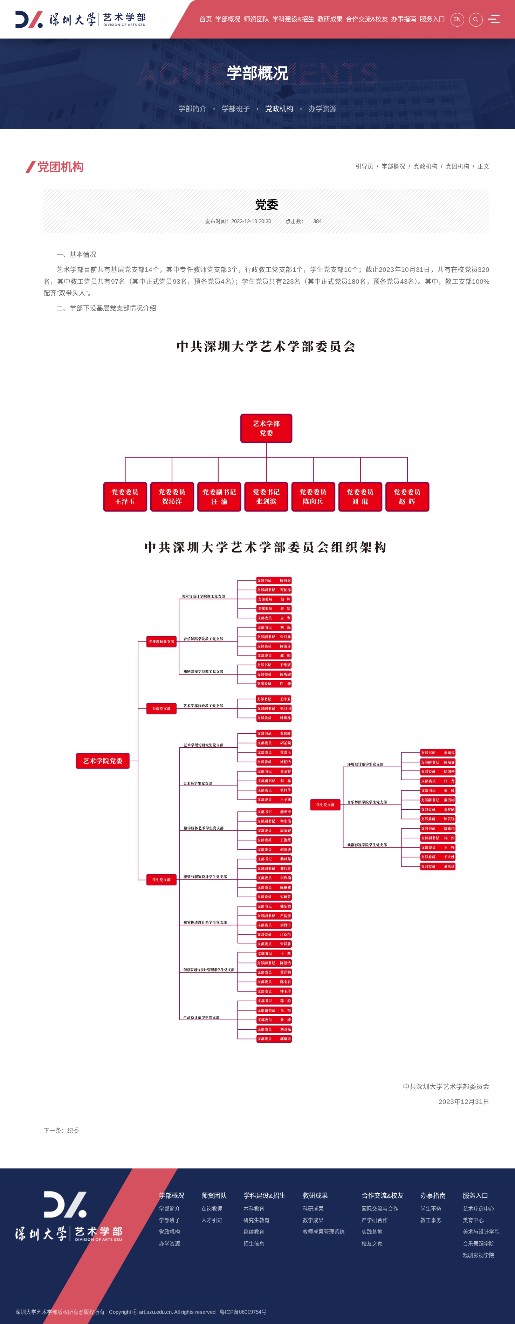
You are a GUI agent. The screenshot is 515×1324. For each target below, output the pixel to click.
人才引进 (211, 1220)
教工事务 (430, 1220)
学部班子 (236, 109)
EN (457, 19)
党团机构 (457, 166)
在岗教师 (211, 1209)
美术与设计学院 (481, 1232)
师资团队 (214, 1195)
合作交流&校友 (383, 1195)
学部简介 (192, 109)
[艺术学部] (80, 19)
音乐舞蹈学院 (478, 1244)
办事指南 (433, 1195)
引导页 (364, 166)
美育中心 (473, 1220)
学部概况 (393, 166)
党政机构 (279, 109)
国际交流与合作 (380, 1209)
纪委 (73, 1130)
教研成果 (315, 1195)
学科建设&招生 (264, 1195)
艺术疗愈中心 (478, 1209)
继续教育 (254, 1232)
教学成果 (313, 1220)
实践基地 (372, 1232)
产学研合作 (375, 1220)
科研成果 (313, 1209)
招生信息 (254, 1244)
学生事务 (430, 1209)
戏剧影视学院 (478, 1255)
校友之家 (372, 1244)
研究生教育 (256, 1220)
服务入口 (475, 1195)
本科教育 (254, 1209)
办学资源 (323, 109)
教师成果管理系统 (324, 1232)
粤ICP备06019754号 (243, 1312)
